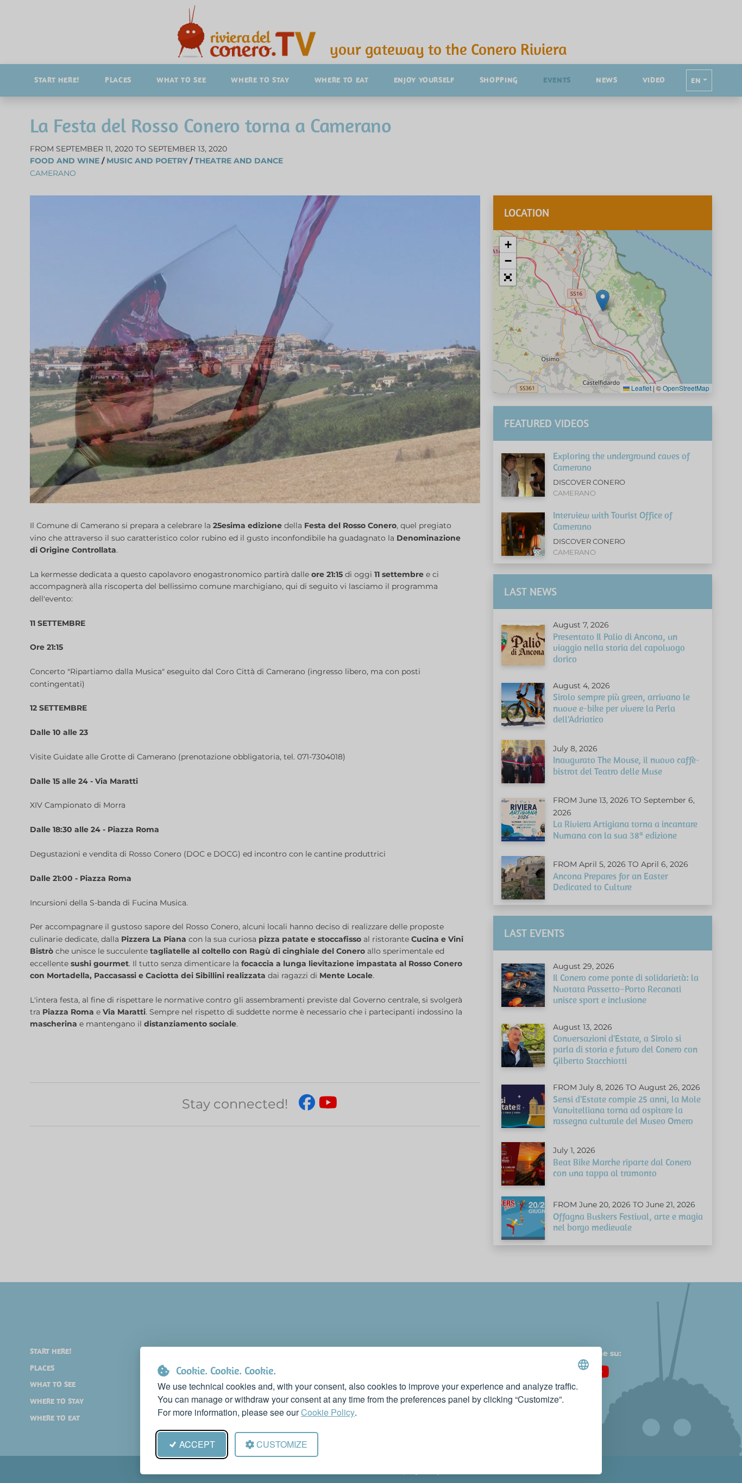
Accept (197, 1444)
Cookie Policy (328, 1412)
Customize (281, 1444)
